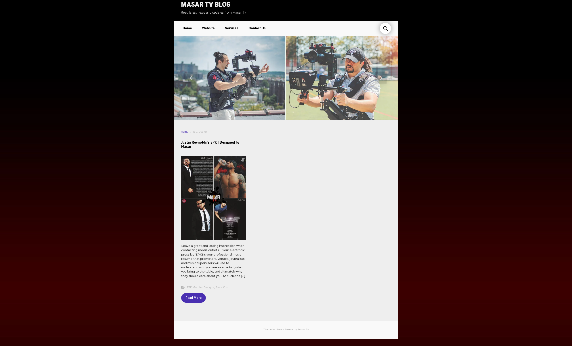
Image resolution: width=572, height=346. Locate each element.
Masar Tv (303, 329)
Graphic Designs (203, 287)
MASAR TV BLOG (205, 4)
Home (184, 131)
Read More (193, 298)
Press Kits (221, 287)
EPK (189, 287)
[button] (191, 78)
